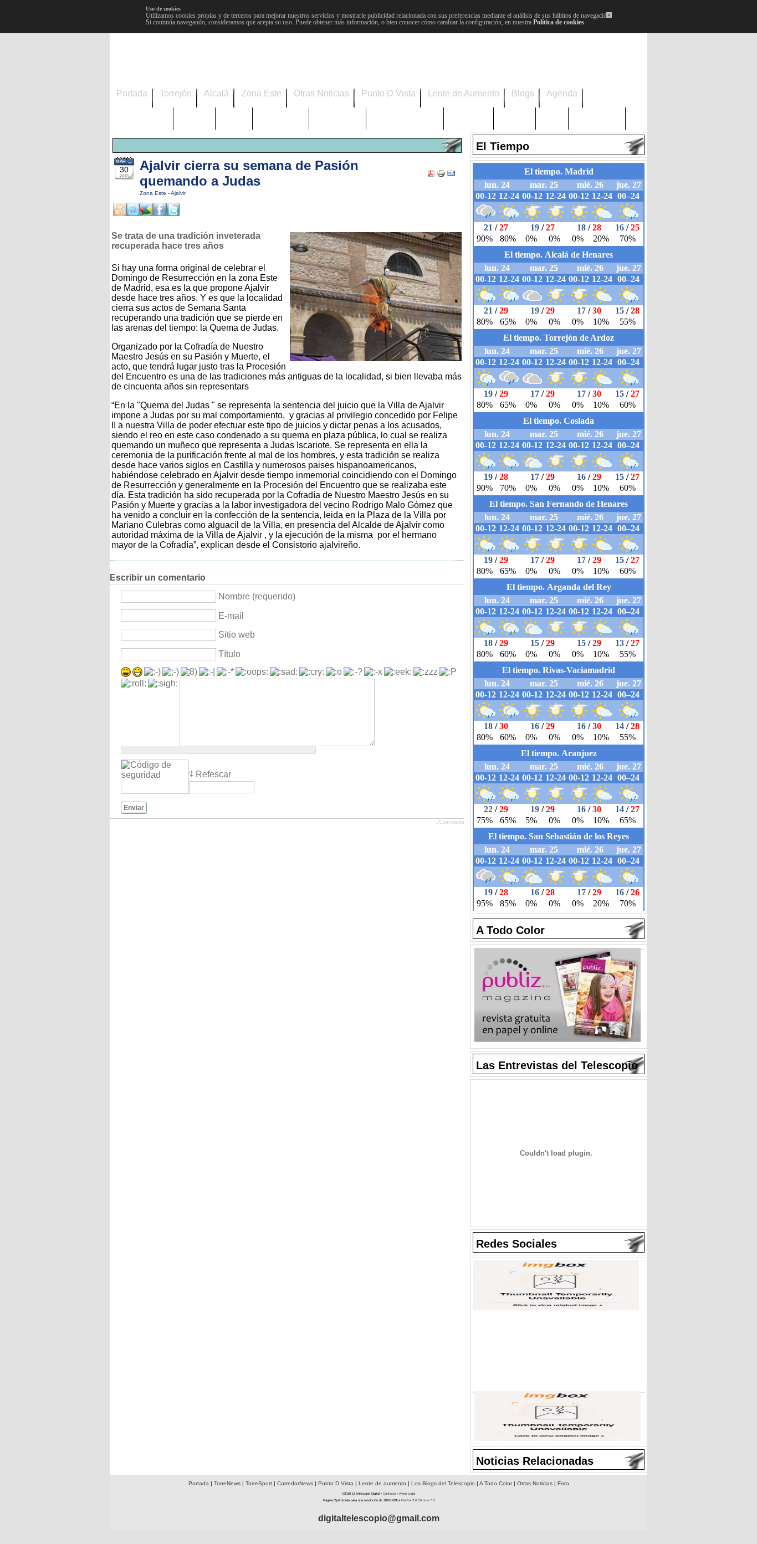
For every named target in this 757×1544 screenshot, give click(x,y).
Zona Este (154, 193)
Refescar (213, 774)
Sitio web (236, 634)
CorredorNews (295, 1483)
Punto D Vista (336, 1483)
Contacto (389, 1493)
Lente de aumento (382, 1483)
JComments (450, 822)
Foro (563, 1483)
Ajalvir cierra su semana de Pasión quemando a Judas (249, 173)
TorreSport (258, 1483)
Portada (198, 1483)
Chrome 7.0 (426, 1500)
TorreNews (227, 1483)
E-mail (231, 615)
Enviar (134, 808)
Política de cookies (558, 22)
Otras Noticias (535, 1483)
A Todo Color (495, 1483)
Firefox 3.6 (409, 1500)
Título (229, 654)
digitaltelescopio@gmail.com (378, 1518)
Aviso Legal (407, 1493)
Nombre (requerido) (256, 596)
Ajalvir (178, 193)
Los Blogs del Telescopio (443, 1483)
